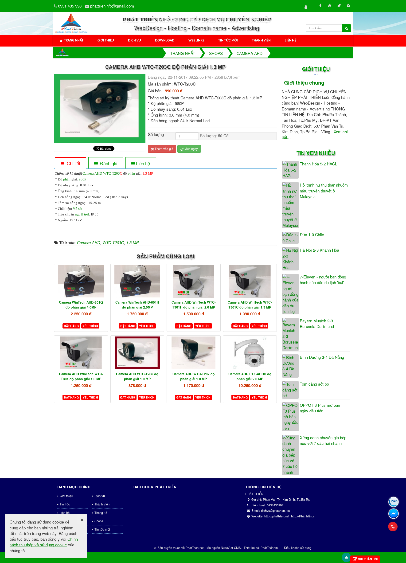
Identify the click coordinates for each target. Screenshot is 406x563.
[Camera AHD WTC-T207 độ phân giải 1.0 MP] (193, 352)
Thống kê (100, 512)
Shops (98, 521)
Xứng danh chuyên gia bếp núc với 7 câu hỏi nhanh (323, 440)
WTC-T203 (111, 173)
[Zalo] (393, 502)
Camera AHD (92, 173)
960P (82, 179)
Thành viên (261, 40)
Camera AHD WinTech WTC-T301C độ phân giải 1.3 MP (250, 304)
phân (131, 173)
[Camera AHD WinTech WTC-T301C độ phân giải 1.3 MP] (250, 281)
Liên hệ (290, 40)
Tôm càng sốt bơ (314, 384)
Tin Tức (65, 504)
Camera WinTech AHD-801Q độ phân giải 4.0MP (81, 304)
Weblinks (196, 40)
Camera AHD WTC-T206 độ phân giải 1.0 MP (137, 376)
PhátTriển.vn (269, 547)
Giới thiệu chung (304, 82)
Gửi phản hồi (368, 559)
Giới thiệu (106, 40)
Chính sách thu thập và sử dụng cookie (44, 541)
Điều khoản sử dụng (297, 547)
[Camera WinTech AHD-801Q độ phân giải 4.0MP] (81, 281)
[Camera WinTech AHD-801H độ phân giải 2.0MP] (137, 281)
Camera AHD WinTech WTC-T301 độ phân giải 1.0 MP (81, 376)
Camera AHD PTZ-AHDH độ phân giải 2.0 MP (249, 376)
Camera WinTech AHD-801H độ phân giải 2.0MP (137, 304)
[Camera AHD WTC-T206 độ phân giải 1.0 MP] (137, 352)
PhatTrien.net (195, 547)
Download (164, 40)
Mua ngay (190, 148)
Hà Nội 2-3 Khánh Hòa (319, 250)
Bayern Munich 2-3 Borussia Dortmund (317, 323)
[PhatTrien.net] (71, 23)
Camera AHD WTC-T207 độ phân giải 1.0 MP (193, 376)
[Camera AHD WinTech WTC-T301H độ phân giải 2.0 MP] (193, 281)
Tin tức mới (228, 40)
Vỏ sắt (77, 209)
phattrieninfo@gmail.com (112, 6)
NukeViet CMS (231, 547)
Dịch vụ (134, 40)
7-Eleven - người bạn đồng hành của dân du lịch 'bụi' (323, 279)
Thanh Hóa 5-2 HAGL (318, 164)
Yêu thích (90, 326)
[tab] (70, 163)
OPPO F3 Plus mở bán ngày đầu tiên (320, 408)
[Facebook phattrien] (393, 513)
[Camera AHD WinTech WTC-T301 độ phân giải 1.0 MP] (81, 352)
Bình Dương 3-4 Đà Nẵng (322, 357)
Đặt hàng (71, 326)
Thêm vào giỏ (163, 148)
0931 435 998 (70, 6)
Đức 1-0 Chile (312, 234)
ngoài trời (82, 214)
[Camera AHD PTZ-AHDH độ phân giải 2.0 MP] (250, 352)
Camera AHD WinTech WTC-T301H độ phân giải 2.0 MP (194, 304)
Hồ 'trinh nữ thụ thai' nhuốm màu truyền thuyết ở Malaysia (324, 190)
